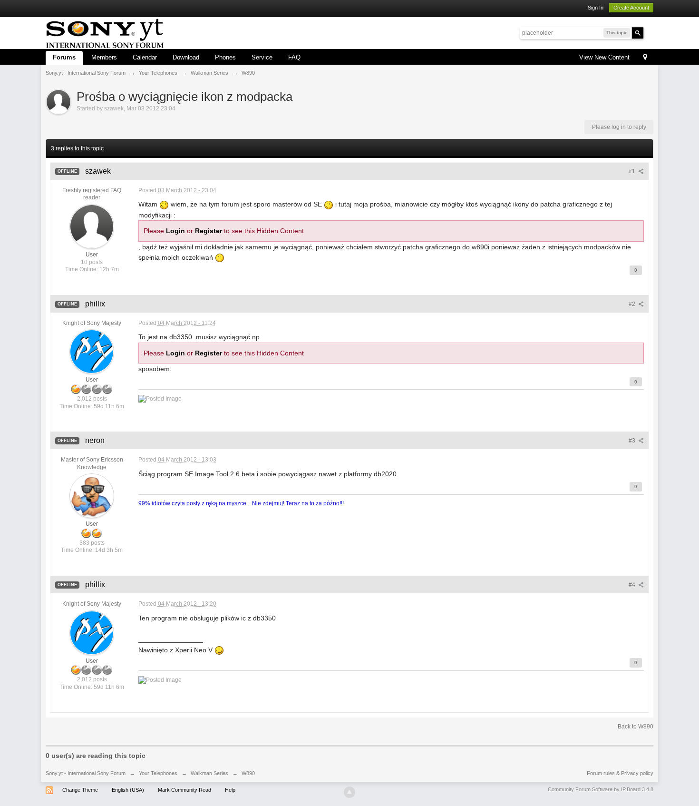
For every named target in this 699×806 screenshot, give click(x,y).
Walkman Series (209, 773)
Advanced (649, 32)
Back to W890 (635, 726)
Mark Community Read (184, 790)
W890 (248, 773)
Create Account (631, 7)
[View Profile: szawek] (91, 226)
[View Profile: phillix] (91, 351)
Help (230, 790)
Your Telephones (158, 773)
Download (186, 57)
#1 (633, 171)
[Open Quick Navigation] (645, 58)
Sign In (595, 7)
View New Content (604, 57)
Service (262, 57)
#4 (633, 584)
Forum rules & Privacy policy (620, 773)
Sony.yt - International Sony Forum (86, 773)
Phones (225, 57)
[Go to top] (349, 792)
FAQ (294, 57)
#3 (633, 440)
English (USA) (128, 790)
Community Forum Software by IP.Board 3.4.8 (600, 789)
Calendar (145, 57)
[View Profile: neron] (91, 495)
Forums (64, 57)
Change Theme (80, 790)
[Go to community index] (105, 32)
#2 (633, 304)
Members (104, 57)
